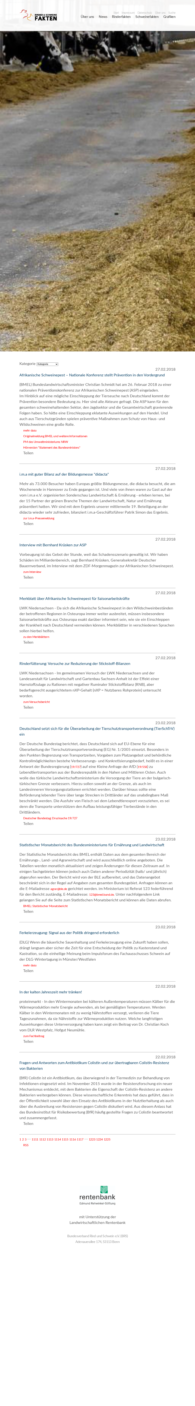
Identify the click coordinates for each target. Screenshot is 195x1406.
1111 (35, 1139)
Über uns (160, 12)
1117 (80, 1139)
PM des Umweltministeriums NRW (43, 441)
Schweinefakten (147, 17)
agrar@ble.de (58, 889)
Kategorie (27, 364)
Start (116, 12)
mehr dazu (28, 430)
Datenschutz (144, 12)
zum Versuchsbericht (34, 701)
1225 (107, 1139)
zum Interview (30, 571)
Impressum (128, 12)
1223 (92, 1139)
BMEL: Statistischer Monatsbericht (43, 906)
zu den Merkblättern (34, 636)
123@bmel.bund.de (101, 894)
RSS (23, 1145)
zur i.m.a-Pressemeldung (36, 518)
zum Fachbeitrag (31, 1036)
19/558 (142, 766)
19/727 (76, 766)
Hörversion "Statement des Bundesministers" (49, 447)
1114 (57, 1139)
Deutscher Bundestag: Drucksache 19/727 (48, 818)
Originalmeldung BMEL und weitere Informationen (53, 436)
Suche (171, 12)
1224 (99, 1139)
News (103, 17)
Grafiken (169, 17)
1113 (50, 1139)
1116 (72, 1139)
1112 (42, 1139)
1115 (65, 1139)
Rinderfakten (121, 17)
